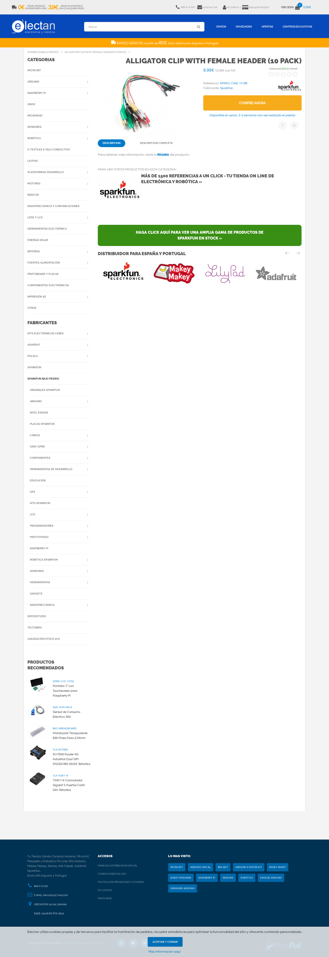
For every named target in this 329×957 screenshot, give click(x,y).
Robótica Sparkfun (44, 559)
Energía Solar (37, 240)
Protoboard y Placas (43, 274)
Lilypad (32, 160)
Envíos (221, 26)
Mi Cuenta (105, 890)
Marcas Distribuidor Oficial (118, 865)
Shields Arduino (271, 878)
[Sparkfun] (289, 90)
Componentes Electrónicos (48, 285)
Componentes (40, 457)
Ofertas (267, 26)
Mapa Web (105, 898)
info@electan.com (55, 895)
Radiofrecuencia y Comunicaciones (53, 206)
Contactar (210, 7)
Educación (38, 480)
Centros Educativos (297, 26)
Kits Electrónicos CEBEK (45, 333)
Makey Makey (277, 867)
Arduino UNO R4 (200, 867)
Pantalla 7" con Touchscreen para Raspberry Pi (65, 690)
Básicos (33, 194)
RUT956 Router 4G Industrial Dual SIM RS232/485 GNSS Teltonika (71, 759)
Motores (33, 183)
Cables (35, 435)
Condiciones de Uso (112, 874)
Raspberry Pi (36, 93)
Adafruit (33, 344)
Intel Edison (39, 412)
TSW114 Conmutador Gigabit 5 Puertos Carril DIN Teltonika (69, 785)
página (163, 154)
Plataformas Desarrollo (45, 172)
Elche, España (58, 904)
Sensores (34, 127)
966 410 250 (41, 886)
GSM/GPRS (37, 446)
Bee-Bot (223, 867)
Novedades (244, 26)
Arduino (33, 81)
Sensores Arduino (183, 888)
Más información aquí (164, 951)
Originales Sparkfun (45, 390)
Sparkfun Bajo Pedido (43, 378)
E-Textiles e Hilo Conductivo (48, 149)
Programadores (41, 525)
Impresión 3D (36, 296)
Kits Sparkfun (40, 503)
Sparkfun (34, 367)
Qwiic (31, 104)
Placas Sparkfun (42, 424)
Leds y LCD (35, 217)
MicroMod (34, 115)
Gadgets (36, 593)
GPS (32, 491)
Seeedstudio (36, 616)
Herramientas (40, 582)
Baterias (33, 251)
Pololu (32, 356)
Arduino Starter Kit (248, 867)
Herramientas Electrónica (47, 228)
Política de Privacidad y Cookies (121, 882)
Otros (31, 308)
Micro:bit (34, 70)
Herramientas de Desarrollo (51, 469)
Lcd (32, 514)
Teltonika (34, 627)
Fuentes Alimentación (43, 262)
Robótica (34, 138)
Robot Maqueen (181, 878)
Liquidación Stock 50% (43, 638)
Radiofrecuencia (42, 605)
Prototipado (39, 537)
